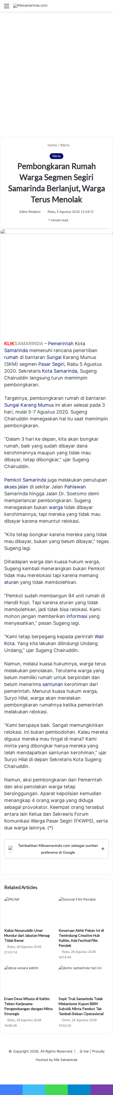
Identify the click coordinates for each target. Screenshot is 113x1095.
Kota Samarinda (59, 371)
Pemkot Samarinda (25, 480)
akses (10, 486)
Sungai (54, 357)
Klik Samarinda (65, 1060)
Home (52, 145)
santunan (52, 684)
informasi (76, 616)
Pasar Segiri (51, 364)
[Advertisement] (56, 76)
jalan (23, 486)
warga (56, 507)
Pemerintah (61, 343)
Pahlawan (75, 486)
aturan (11, 582)
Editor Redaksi (29, 212)
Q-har (84, 1051)
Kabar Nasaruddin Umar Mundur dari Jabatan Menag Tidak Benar (27, 935)
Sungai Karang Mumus (29, 405)
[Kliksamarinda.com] (30, 6)
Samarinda (16, 350)
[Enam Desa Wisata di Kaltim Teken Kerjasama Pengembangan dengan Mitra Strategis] (29, 979)
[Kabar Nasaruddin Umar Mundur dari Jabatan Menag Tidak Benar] (29, 911)
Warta (64, 145)
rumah (11, 357)
